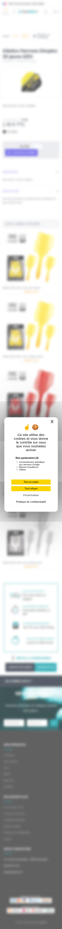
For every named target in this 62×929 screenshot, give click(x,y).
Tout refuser (31, 488)
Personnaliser (31, 495)
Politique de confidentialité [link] (31, 502)
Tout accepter (31, 482)
